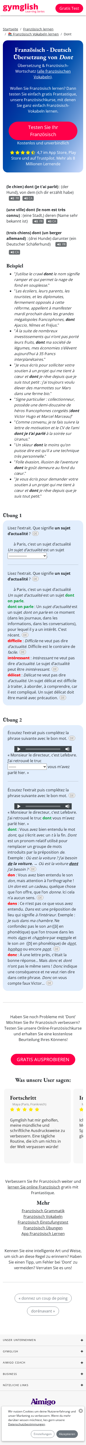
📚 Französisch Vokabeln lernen (33, 34)
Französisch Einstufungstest (43, 1222)
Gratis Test (69, 8)
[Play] (18, 749)
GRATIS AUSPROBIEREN (43, 1059)
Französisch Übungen (43, 1228)
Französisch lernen (38, 29)
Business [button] (10, 1374)
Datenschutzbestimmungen (26, 1424)
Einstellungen (43, 1434)
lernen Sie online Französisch (34, 1187)
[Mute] (67, 749)
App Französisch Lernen (43, 1233)
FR (17, 198)
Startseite (10, 29)
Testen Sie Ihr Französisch (43, 131)
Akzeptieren (67, 1434)
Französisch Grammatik (43, 1210)
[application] (43, 749)
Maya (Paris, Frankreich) (29, 1104)
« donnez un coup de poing (43, 1298)
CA (30, 198)
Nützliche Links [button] (16, 1385)
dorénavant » (43, 1311)
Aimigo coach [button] (14, 1362)
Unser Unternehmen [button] (19, 1340)
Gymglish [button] (10, 1351)
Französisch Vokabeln (43, 1216)
